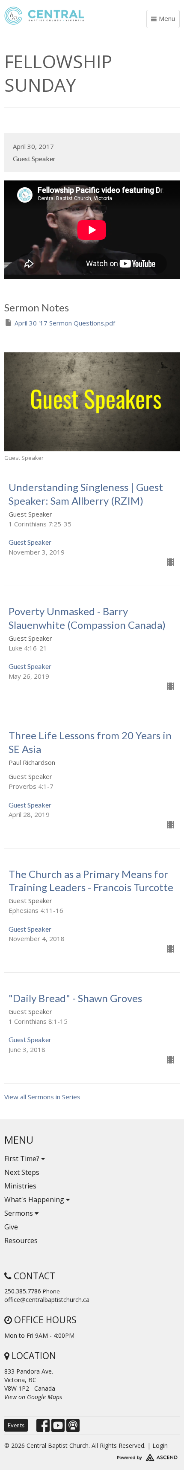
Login (160, 1445)
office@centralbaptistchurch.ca (46, 1300)
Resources (21, 1240)
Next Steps (21, 1172)
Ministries (20, 1186)
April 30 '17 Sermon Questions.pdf (65, 323)
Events (16, 1425)
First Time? (22, 1158)
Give (11, 1227)
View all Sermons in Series (42, 1096)
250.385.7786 (22, 1291)
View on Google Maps (33, 1397)
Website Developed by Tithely (92, 1455)
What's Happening (35, 1199)
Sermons (19, 1213)
